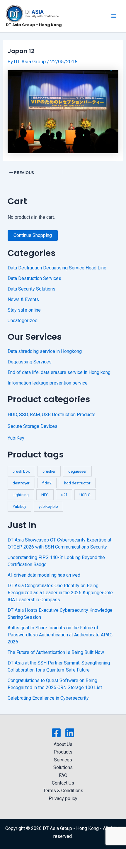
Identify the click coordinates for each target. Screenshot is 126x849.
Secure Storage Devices (32, 426)
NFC (45, 494)
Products (63, 752)
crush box (21, 471)
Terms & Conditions (63, 790)
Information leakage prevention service (48, 383)
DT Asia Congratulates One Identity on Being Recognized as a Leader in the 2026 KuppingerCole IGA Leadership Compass (60, 592)
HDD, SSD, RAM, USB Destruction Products (52, 414)
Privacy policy (63, 798)
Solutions (63, 767)
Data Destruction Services (34, 278)
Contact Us (63, 783)
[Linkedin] (70, 733)
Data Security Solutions (31, 289)
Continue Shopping (32, 235)
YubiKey (16, 438)
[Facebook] (56, 733)
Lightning (21, 494)
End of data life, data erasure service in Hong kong (59, 372)
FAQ (63, 775)
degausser (77, 471)
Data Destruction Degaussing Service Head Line (57, 268)
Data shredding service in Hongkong (45, 351)
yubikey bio (48, 506)
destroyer (21, 483)
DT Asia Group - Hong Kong (34, 25)
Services (63, 760)
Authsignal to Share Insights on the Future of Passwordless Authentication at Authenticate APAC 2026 (60, 635)
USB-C (85, 494)
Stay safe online (24, 310)
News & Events (23, 299)
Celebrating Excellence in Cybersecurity (48, 698)
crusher (49, 471)
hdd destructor (77, 483)
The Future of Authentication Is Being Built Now (56, 652)
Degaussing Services (30, 362)
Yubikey (19, 506)
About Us (63, 744)
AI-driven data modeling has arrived (44, 575)
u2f (64, 494)
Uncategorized (23, 320)
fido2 (47, 483)
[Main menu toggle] (113, 16)
